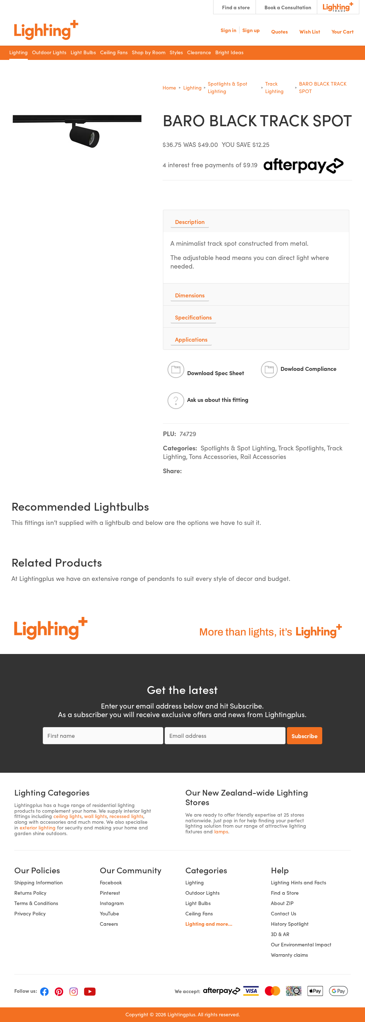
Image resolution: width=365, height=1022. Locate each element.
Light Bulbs (198, 903)
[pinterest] (59, 991)
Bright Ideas (229, 52)
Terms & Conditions (36, 903)
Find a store (236, 7)
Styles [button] (176, 52)
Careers (109, 923)
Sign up (251, 30)
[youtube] (90, 991)
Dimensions (190, 295)
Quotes (279, 31)
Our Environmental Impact (301, 944)
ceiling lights (67, 816)
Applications (191, 339)
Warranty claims (289, 954)
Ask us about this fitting (217, 399)
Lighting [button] (18, 52)
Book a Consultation (287, 7)
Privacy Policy (30, 913)
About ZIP (282, 903)
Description (190, 221)
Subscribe (305, 736)
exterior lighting (38, 827)
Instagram (112, 903)
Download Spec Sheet (215, 373)
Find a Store (285, 892)
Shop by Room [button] (148, 52)
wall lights (95, 816)
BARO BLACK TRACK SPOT (322, 87)
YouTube (109, 913)
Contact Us (283, 913)
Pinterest (110, 892)
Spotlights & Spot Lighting (227, 87)
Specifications (193, 317)
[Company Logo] (46, 30)
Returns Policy (30, 892)
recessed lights (126, 816)
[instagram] (73, 991)
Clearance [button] (199, 52)
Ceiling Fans (199, 913)
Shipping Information (38, 882)
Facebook (111, 882)
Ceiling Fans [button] (114, 52)
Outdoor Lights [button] (49, 52)
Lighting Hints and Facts (298, 882)
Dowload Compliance (308, 368)
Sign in (228, 30)
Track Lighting (274, 87)
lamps (221, 831)
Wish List (309, 31)
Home (169, 87)
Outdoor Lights (202, 892)
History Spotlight (290, 923)
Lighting (192, 87)
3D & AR (280, 934)
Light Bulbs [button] (83, 52)
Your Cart (342, 31)
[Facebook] (44, 991)
